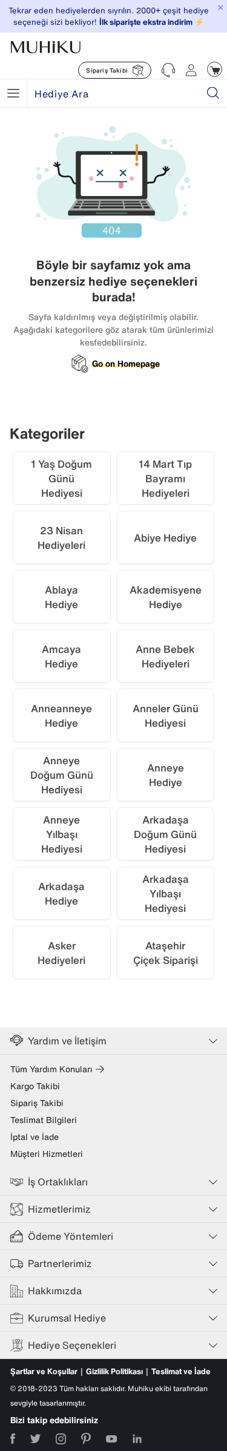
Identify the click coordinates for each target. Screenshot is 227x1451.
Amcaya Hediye (61, 656)
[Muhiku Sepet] (214, 69)
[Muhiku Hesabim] (191, 70)
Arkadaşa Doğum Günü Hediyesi (165, 834)
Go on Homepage (126, 363)
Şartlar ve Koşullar (43, 1371)
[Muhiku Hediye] (13, 93)
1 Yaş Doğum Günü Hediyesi (61, 478)
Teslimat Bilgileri (43, 1120)
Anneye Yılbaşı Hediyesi (61, 834)
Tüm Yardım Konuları (51, 1069)
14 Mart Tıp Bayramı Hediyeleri (165, 478)
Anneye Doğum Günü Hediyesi (61, 775)
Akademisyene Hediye (166, 597)
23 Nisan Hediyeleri (61, 537)
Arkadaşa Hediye (61, 893)
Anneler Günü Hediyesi (166, 715)
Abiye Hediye (165, 537)
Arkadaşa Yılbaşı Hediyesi (165, 893)
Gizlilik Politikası (114, 1371)
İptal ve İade (34, 1137)
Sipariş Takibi (37, 1103)
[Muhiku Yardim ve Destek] (168, 70)
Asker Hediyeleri (61, 953)
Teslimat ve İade (181, 1371)
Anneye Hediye (165, 775)
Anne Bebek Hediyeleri (165, 656)
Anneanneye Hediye (61, 715)
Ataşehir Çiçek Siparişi (165, 953)
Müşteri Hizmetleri (46, 1154)
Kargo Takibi (35, 1086)
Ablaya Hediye (61, 597)
